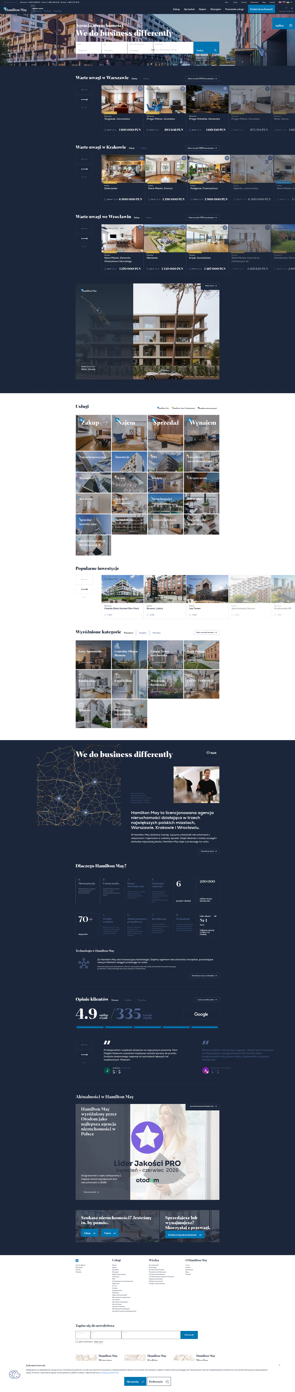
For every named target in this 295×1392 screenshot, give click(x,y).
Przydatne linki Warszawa (157, 1272)
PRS (113, 1279)
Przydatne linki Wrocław (157, 1274)
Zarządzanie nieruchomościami (122, 1281)
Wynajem (215, 9)
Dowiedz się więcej (207, 851)
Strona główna (80, 1265)
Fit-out (114, 1286)
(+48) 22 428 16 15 (34, 2)
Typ (104, 44)
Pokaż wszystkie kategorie (205, 632)
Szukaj (199, 50)
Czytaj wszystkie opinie (206, 1000)
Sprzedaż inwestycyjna (120, 1302)
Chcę (79, 44)
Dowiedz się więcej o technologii (203, 976)
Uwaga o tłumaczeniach (157, 1283)
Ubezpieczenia (117, 1290)
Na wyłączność (154, 1265)
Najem (202, 9)
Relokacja (115, 1292)
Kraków (47, 11)
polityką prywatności (109, 1372)
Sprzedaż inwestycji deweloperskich (124, 1311)
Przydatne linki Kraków (156, 1269)
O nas (235, 2)
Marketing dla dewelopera (121, 1309)
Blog (264, 2)
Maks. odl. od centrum (136, 44)
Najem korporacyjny (119, 1274)
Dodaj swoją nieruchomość (182, 1234)
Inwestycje (115, 1276)
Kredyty (115, 1288)
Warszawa (37, 11)
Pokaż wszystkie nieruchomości (201, 78)
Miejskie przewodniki (156, 1279)
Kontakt (272, 2)
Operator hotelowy (118, 1306)
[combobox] (88, 50)
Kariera (243, 2)
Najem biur (116, 1283)
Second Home (116, 1304)
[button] (228, 2)
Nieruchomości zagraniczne (121, 1297)
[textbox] (82, 50)
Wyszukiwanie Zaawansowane (201, 59)
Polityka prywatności (156, 1281)
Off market (116, 1299)
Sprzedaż (189, 9)
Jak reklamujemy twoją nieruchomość (161, 1276)
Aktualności (254, 2)
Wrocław (57, 11)
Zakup (176, 9)
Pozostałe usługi (234, 9)
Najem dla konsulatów (119, 1295)
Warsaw (115, 1000)
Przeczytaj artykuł (90, 1192)
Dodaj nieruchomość (261, 9)
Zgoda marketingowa (91, 1342)
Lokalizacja (159, 44)
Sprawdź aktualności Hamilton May (202, 1106)
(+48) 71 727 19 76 (73, 2)
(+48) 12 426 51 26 (53, 2)
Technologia (153, 1267)
